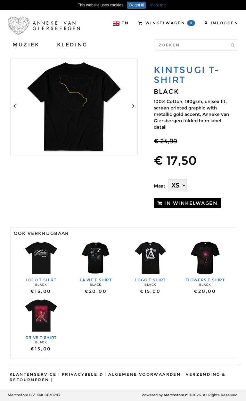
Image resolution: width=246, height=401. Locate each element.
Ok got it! (136, 5)
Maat (159, 186)
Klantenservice (33, 374)
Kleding (72, 45)
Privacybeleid (82, 374)
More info (158, 5)
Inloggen (223, 22)
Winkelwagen (168, 22)
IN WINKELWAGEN (190, 203)
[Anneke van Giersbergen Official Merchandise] (44, 25)
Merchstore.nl (176, 395)
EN (125, 22)
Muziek (25, 45)
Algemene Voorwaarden (144, 374)
